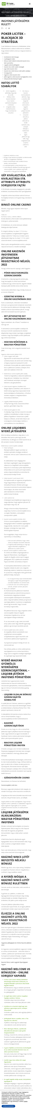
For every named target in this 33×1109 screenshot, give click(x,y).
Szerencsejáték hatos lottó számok (13, 630)
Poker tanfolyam (8, 448)
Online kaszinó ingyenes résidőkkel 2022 (15, 386)
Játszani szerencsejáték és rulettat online (15, 550)
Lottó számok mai (9, 498)
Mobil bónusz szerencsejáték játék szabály (15, 374)
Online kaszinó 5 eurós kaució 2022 (13, 478)
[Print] (9, 28)
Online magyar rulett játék (11, 356)
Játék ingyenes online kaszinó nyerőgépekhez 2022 (18, 77)
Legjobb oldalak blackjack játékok (13, 401)
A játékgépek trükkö (9, 59)
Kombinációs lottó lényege (11, 57)
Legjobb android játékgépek (11, 65)
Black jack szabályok (9, 588)
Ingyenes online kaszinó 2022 (12, 75)
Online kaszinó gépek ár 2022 (12, 410)
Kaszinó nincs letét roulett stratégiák (14, 67)
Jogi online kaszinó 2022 (10, 69)
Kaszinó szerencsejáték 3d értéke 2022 (14, 519)
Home (8, 15)
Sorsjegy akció (8, 73)
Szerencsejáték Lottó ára (9, 785)
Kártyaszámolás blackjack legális (13, 79)
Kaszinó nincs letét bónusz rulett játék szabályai (17, 71)
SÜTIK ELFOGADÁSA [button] (8, 1106)
